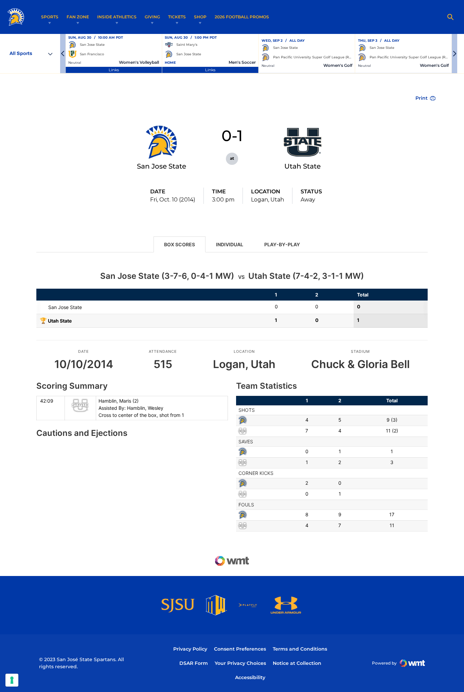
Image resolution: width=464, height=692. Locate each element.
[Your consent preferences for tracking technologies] (11, 680)
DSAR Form (193, 663)
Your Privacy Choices (240, 663)
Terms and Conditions (300, 649)
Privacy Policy (190, 649)
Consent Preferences (240, 649)
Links (114, 69)
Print (421, 98)
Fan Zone (78, 16)
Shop (200, 16)
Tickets (177, 16)
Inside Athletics (117, 16)
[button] (63, 53)
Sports (49, 16)
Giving (152, 16)
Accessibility (250, 677)
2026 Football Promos (242, 16)
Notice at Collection (297, 663)
